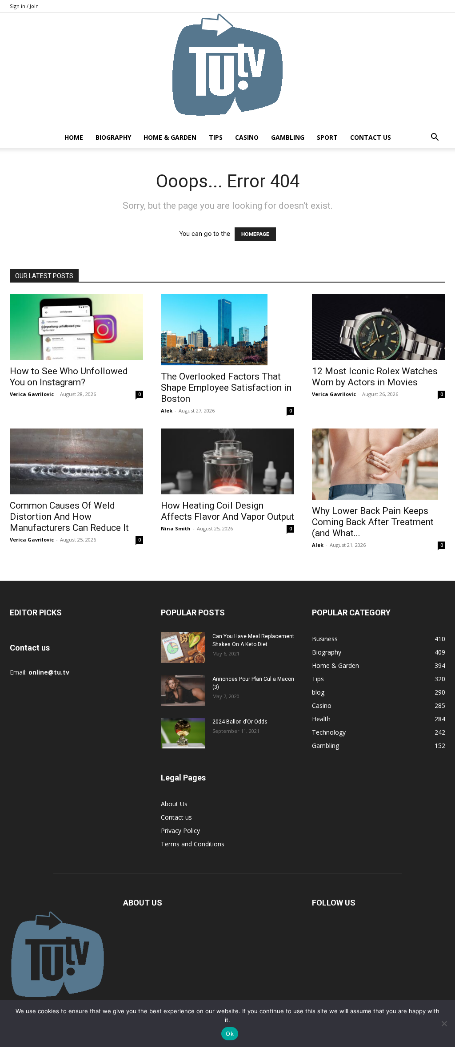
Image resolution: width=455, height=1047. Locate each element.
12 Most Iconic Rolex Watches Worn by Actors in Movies (375, 377)
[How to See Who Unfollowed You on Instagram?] (76, 327)
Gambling (287, 137)
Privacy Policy (180, 830)
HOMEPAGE (255, 234)
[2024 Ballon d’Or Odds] (183, 733)
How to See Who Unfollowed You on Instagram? (69, 377)
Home (73, 137)
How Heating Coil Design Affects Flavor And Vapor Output (227, 511)
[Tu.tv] (227, 70)
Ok (230, 1033)
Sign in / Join (24, 6)
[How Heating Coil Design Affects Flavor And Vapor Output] (227, 461)
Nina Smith (176, 528)
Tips (216, 137)
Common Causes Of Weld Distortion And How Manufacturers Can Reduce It (69, 516)
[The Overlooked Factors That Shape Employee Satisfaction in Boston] (227, 329)
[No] (443, 1023)
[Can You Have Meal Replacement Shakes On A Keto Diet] (183, 647)
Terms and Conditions (192, 844)
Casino (247, 137)
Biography (113, 137)
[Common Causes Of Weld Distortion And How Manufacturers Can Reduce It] (76, 461)
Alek (166, 410)
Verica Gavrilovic (32, 394)
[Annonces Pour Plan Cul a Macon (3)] (183, 690)
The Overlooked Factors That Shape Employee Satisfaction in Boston (226, 387)
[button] (434, 138)
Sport (327, 137)
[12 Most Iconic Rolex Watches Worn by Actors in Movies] (378, 327)
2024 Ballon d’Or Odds (239, 722)
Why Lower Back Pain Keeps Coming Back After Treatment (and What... (373, 521)
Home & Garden (170, 137)
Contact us (370, 137)
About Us (174, 804)
